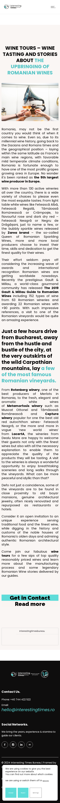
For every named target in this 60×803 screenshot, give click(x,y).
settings (46, 781)
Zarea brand (18, 232)
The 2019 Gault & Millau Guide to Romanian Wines (30, 292)
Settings (36, 793)
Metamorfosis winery (24, 406)
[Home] (12, 9)
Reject (23, 793)
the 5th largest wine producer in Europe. (30, 179)
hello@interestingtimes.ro (28, 710)
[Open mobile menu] (54, 7)
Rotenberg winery (25, 390)
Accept (10, 793)
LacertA (18, 434)
